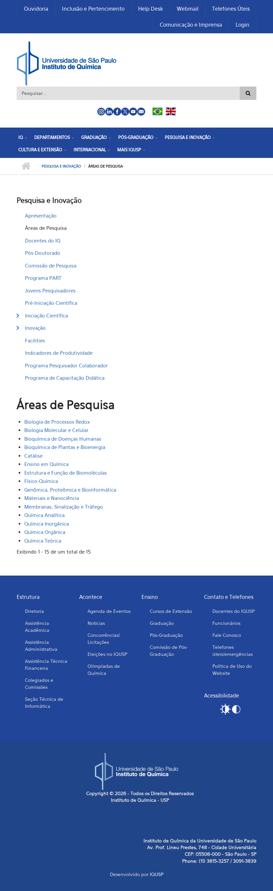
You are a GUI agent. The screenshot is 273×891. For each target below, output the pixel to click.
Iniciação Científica (46, 315)
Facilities (35, 340)
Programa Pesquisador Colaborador (66, 365)
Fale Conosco (226, 635)
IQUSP (156, 874)
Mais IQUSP (129, 149)
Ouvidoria (36, 8)
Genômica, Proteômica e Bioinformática (70, 490)
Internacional (90, 149)
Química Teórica (42, 541)
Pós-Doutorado (42, 253)
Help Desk (150, 8)
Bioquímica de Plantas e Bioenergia (64, 447)
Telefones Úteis (231, 8)
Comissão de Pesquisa (50, 265)
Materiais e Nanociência (51, 498)
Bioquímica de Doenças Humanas (62, 439)
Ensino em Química (46, 464)
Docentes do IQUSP (233, 611)
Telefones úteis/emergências (232, 650)
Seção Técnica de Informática (44, 702)
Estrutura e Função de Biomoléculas (65, 473)
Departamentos (52, 137)
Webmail (187, 8)
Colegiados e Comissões (39, 683)
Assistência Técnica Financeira (46, 664)
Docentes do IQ (42, 240)
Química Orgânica (44, 532)
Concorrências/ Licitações (104, 638)
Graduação (94, 137)
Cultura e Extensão (40, 149)
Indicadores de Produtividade (59, 353)
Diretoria (34, 611)
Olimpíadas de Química (104, 669)
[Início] (67, 63)
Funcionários (226, 623)
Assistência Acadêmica (37, 626)
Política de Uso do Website (232, 669)
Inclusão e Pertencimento (93, 8)
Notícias (96, 623)
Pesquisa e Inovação (188, 137)
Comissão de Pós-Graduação (169, 650)
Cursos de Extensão (171, 611)
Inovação (35, 328)
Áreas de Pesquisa (46, 228)
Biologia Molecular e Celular (56, 430)
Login (242, 24)
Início (26, 166)
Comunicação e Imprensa (191, 24)
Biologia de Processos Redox (57, 422)
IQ (20, 137)
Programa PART (43, 278)
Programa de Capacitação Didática (65, 378)
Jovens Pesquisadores (50, 290)
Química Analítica (44, 515)
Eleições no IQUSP (107, 654)
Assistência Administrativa (41, 645)
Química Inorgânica (46, 524)
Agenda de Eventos (109, 611)
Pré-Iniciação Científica (51, 303)
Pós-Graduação (135, 137)
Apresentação (41, 216)
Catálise (33, 456)
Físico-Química (41, 481)
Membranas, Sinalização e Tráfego (63, 507)
